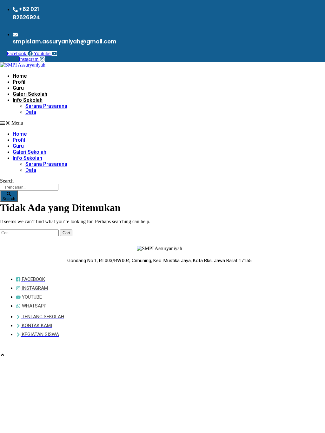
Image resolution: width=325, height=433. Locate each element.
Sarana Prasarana (46, 106)
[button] (96, 123)
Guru (18, 88)
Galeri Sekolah (30, 94)
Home (20, 76)
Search (7, 181)
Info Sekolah (28, 100)
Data (30, 112)
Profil (19, 82)
